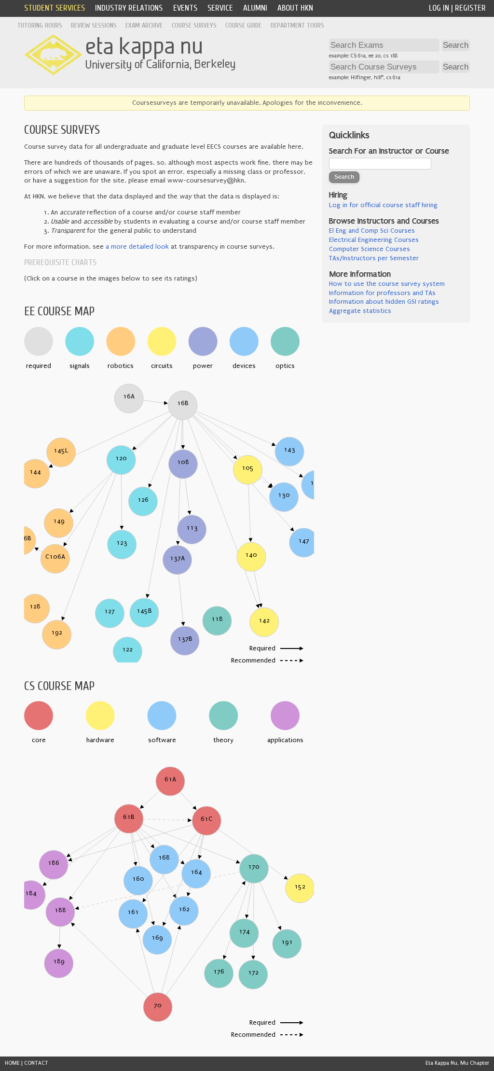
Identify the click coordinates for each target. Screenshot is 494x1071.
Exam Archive (144, 25)
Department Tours (297, 25)
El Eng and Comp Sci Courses (372, 231)
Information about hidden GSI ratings (384, 302)
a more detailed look (137, 247)
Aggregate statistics (360, 311)
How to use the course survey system (387, 284)
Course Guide (243, 25)
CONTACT (36, 1063)
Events (185, 8)
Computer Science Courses (369, 249)
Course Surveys (194, 25)
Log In (439, 8)
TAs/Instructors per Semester (374, 258)
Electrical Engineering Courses (374, 240)
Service (220, 8)
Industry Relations (129, 8)
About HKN (295, 8)
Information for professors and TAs (382, 293)
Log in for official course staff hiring (383, 205)
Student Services (54, 8)
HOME (12, 1063)
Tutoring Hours (39, 25)
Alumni (255, 8)
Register (470, 8)
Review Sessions (94, 25)
